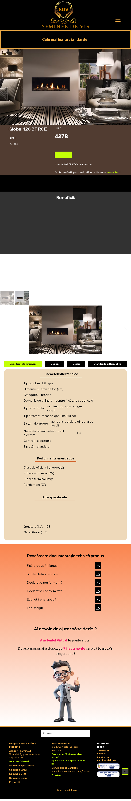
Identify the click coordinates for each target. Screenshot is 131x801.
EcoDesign (35, 608)
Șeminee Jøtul (18, 769)
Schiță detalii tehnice (42, 574)
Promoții (14, 782)
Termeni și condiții (103, 752)
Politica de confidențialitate (106, 759)
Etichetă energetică (41, 599)
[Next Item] (125, 330)
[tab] (23, 364)
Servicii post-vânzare (64, 767)
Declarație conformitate (44, 591)
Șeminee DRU (17, 773)
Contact (57, 775)
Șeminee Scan (18, 777)
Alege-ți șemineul (20, 750)
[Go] (98, 565)
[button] (118, 21)
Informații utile (60, 743)
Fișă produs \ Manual (42, 566)
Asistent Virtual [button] (19, 761)
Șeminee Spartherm (21, 765)
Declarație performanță (44, 582)
